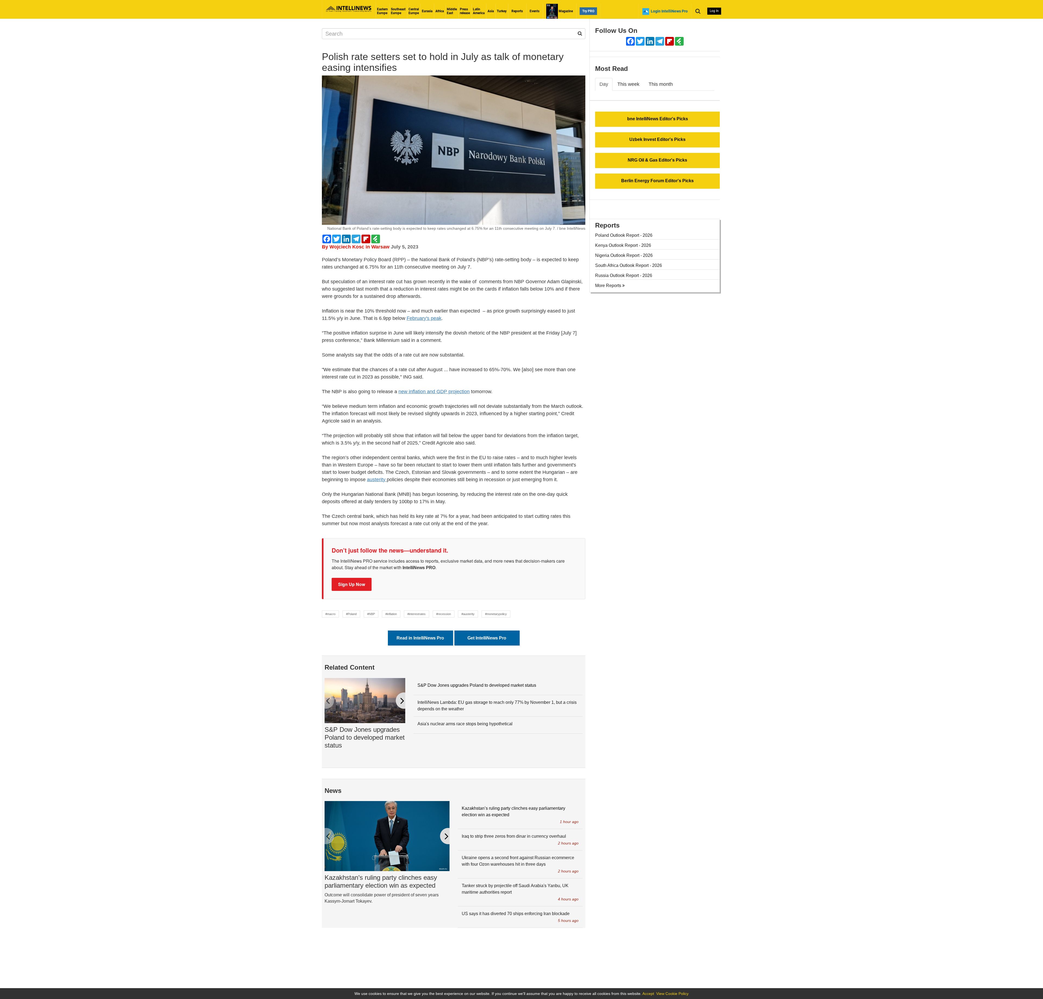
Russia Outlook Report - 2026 (623, 275)
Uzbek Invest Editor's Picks (657, 139)
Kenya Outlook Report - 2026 (623, 245)
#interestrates (416, 614)
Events (534, 11)
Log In (714, 11)
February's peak (424, 318)
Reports (517, 11)
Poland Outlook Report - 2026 (623, 235)
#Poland (351, 614)
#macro (330, 614)
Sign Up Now (351, 584)
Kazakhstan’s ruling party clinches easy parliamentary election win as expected (381, 881)
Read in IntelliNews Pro (420, 638)
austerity (377, 479)
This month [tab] (661, 84)
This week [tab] (628, 84)
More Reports (608, 285)
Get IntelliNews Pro (486, 638)
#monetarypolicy (496, 614)
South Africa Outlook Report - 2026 (628, 265)
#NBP (371, 614)
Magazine (565, 11)
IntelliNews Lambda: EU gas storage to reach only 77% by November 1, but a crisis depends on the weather (497, 705)
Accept (648, 993)
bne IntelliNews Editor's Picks (657, 118)
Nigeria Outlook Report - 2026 (624, 255)
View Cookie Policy (672, 993)
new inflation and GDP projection (434, 391)
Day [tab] (603, 84)
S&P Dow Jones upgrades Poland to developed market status (365, 737)
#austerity (468, 614)
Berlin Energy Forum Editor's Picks (657, 180)
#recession (443, 614)
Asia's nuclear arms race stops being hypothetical (465, 723)
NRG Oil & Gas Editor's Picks (657, 160)
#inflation (391, 614)
